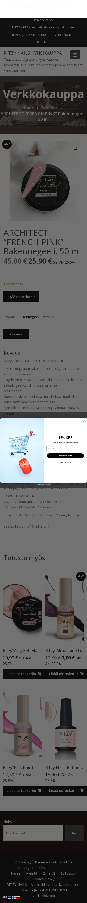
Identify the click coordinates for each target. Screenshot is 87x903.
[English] (5, 896)
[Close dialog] (84, 420)
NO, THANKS (65, 462)
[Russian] (18, 896)
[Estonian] (10, 896)
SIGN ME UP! (65, 455)
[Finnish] (14, 896)
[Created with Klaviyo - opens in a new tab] (43, 484)
